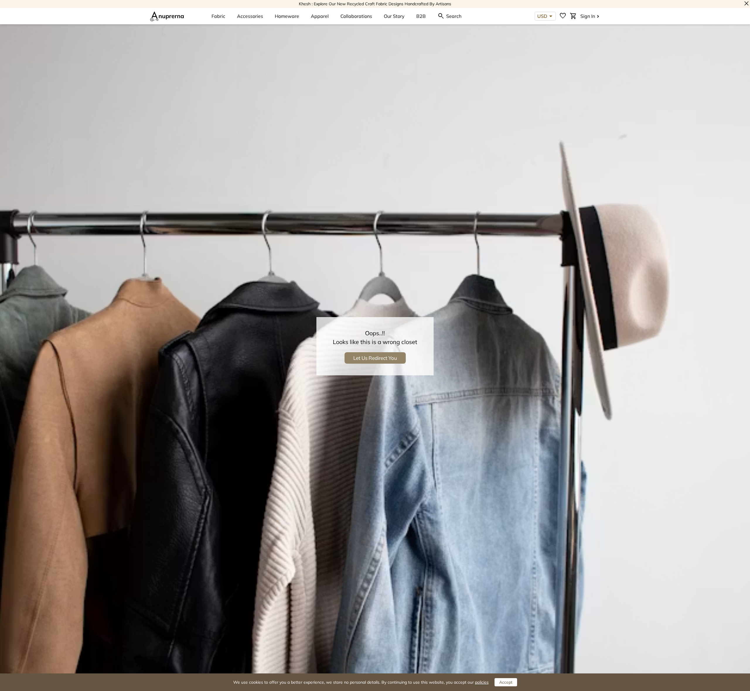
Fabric (218, 16)
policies (482, 682)
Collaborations (356, 16)
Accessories (250, 16)
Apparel (320, 16)
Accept (505, 682)
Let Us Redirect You (375, 358)
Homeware (287, 16)
